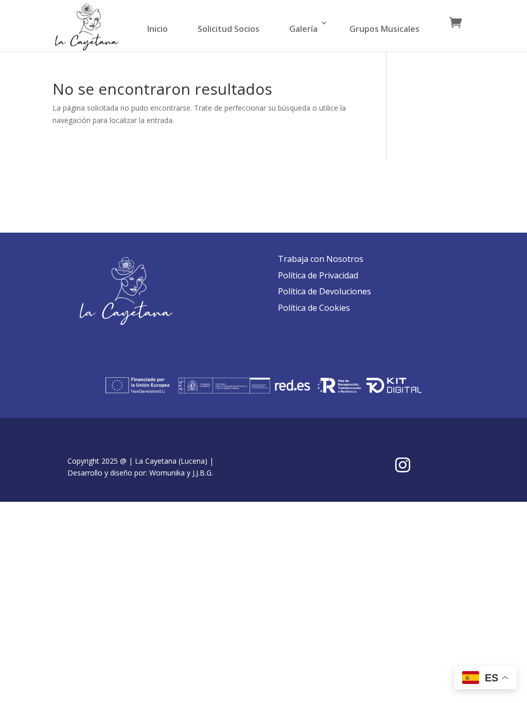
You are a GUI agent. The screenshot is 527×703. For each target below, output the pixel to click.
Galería (303, 28)
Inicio (157, 28)
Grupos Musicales (384, 28)
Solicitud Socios (228, 28)
